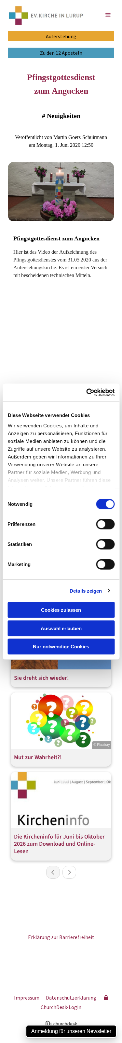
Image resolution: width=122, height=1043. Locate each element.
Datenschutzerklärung (71, 997)
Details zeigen (86, 590)
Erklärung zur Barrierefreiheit (61, 937)
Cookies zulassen (61, 610)
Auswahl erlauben (61, 628)
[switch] (105, 524)
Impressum (26, 997)
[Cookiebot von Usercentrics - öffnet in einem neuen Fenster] (87, 392)
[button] (102, 15)
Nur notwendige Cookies (61, 646)
